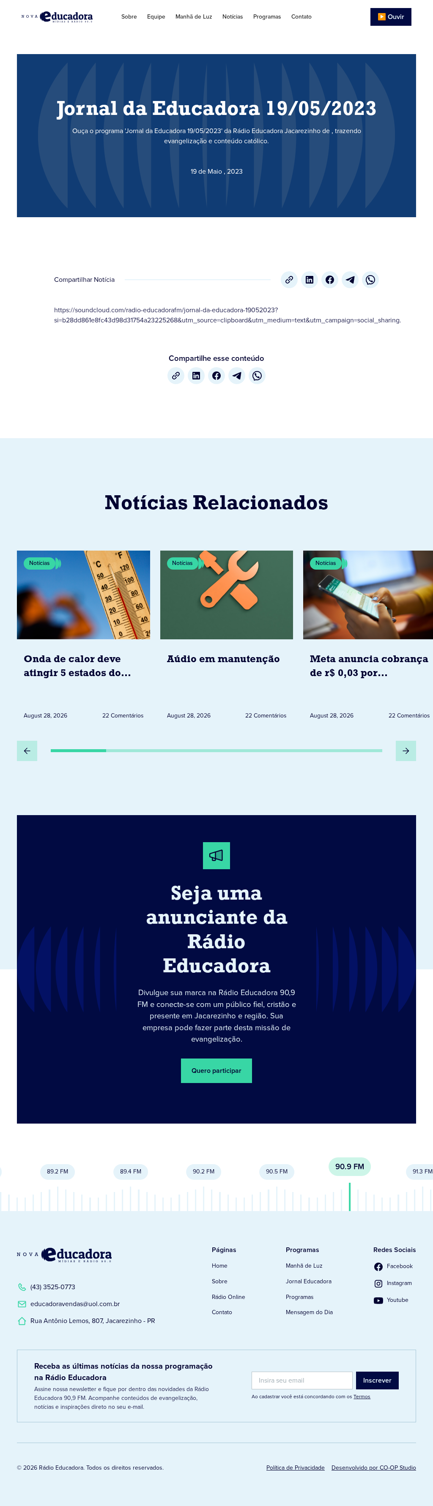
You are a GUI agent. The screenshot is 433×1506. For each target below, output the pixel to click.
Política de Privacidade (295, 1467)
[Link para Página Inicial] (62, 17)
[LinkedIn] (309, 279)
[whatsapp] (370, 279)
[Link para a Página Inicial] (64, 1255)
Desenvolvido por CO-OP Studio (374, 1467)
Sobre (129, 16)
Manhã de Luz (193, 16)
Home (219, 1265)
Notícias (232, 16)
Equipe (156, 16)
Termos (362, 1396)
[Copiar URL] (289, 279)
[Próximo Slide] (406, 751)
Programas (267, 16)
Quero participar (216, 1070)
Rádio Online (228, 1297)
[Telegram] (350, 279)
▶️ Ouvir (391, 17)
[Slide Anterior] (27, 751)
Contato (301, 16)
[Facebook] (329, 279)
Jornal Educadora (309, 1281)
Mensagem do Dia (309, 1312)
